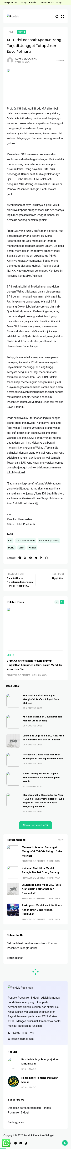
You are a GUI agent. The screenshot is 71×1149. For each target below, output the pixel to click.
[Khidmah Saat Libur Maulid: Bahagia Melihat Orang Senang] (13, 722)
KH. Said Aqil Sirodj (49, 540)
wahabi (32, 547)
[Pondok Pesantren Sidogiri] (17, 16)
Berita (21, 32)
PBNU (11, 547)
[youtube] (20, 1143)
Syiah (21, 547)
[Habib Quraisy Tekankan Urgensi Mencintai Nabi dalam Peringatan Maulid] (13, 779)
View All (61, 840)
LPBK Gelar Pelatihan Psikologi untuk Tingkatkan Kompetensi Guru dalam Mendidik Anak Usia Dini (34, 665)
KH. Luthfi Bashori (26, 540)
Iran (10, 540)
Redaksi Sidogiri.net (26, 58)
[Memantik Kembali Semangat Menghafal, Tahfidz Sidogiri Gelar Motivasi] (13, 700)
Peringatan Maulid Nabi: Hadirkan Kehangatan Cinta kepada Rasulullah (42, 909)
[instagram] (15, 1143)
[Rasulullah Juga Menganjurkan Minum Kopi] (13, 1063)
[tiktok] (26, 1143)
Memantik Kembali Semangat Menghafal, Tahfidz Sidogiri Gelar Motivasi (41, 699)
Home (10, 32)
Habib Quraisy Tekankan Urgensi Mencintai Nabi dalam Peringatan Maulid (41, 777)
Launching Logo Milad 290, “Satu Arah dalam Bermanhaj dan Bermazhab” (41, 889)
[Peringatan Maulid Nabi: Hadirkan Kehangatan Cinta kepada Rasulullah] (13, 760)
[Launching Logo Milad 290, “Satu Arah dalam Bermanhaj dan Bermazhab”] (13, 741)
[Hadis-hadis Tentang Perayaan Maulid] (13, 1081)
